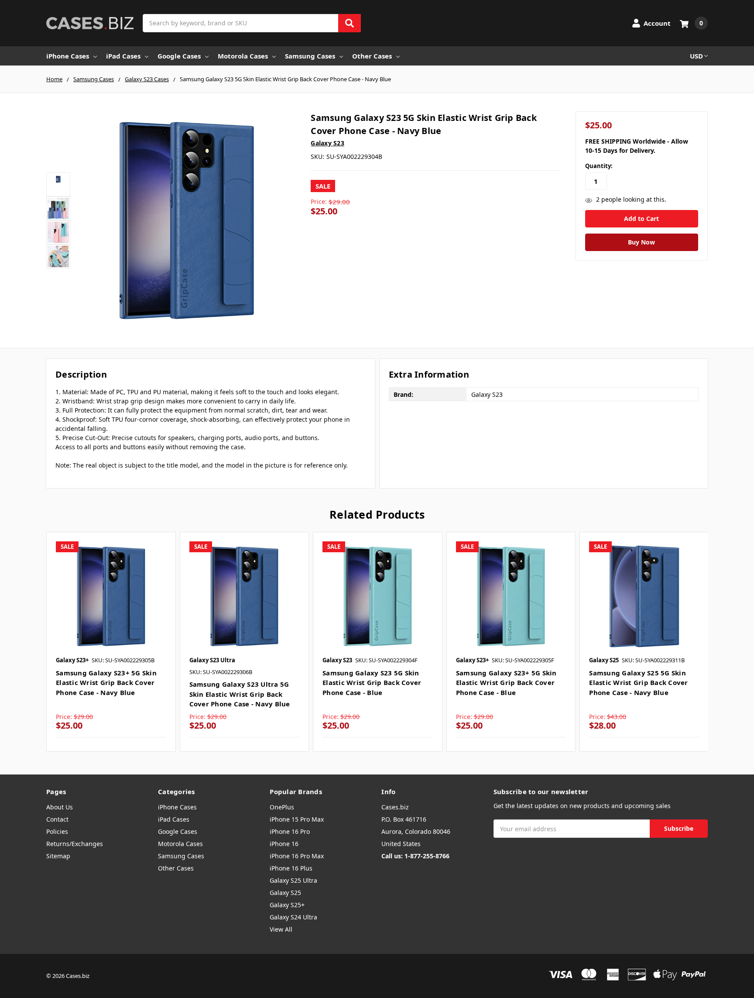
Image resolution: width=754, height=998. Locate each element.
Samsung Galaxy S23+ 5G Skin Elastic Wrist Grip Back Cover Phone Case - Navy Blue (106, 682)
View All (281, 929)
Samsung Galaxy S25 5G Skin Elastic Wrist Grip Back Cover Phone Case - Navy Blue (638, 682)
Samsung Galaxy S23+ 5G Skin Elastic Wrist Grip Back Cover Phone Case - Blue (506, 682)
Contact (57, 819)
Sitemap (58, 856)
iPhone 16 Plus (291, 868)
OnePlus (282, 807)
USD (696, 56)
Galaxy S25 (285, 892)
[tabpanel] (110, 641)
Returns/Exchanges (74, 844)
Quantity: (599, 166)
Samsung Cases (310, 56)
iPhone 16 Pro (290, 831)
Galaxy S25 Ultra (293, 880)
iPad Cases (123, 56)
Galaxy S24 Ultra (293, 917)
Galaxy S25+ (287, 905)
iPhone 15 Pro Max (297, 819)
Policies (57, 831)
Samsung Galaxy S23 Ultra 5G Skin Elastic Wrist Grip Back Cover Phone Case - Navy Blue (239, 694)
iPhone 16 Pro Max (297, 856)
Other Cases (372, 56)
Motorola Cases (243, 56)
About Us (59, 807)
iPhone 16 (284, 844)
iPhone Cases (67, 56)
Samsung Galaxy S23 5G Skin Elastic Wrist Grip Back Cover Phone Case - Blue (371, 682)
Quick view (111, 596)
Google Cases (179, 56)
